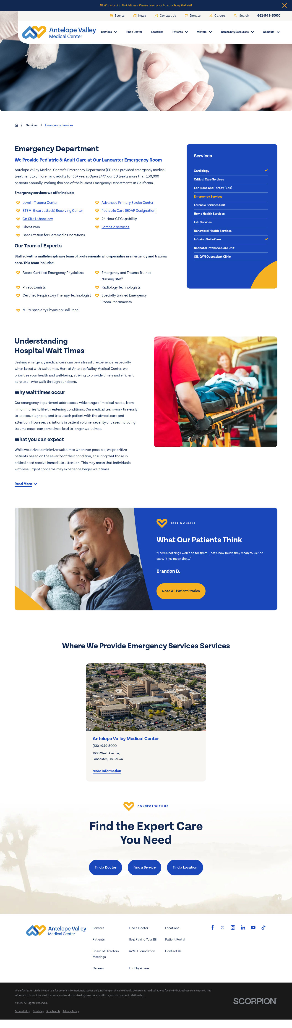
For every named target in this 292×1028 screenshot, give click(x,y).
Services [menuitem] (106, 32)
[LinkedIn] (243, 927)
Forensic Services (115, 227)
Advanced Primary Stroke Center (128, 203)
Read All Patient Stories (181, 591)
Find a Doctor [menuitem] (134, 32)
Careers (98, 968)
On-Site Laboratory (38, 219)
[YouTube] (253, 927)
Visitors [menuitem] (201, 32)
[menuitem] (228, 171)
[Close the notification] (284, 5)
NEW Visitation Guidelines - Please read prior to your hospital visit (146, 5)
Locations (172, 928)
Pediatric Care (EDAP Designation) (129, 211)
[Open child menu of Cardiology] (266, 171)
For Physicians (139, 968)
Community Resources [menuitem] (235, 32)
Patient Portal (175, 939)
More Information (107, 771)
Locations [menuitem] (157, 32)
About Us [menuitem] (268, 32)
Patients (99, 939)
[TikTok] (263, 927)
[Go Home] (16, 125)
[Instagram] (233, 927)
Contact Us (173, 951)
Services (98, 928)
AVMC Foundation (142, 951)
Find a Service (144, 867)
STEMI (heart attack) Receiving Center (53, 211)
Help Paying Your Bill (143, 939)
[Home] (54, 32)
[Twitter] (222, 927)
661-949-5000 (269, 16)
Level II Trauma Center (40, 203)
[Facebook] (212, 927)
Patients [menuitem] (177, 32)
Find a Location (185, 867)
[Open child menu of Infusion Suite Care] (266, 240)
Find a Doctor (105, 867)
